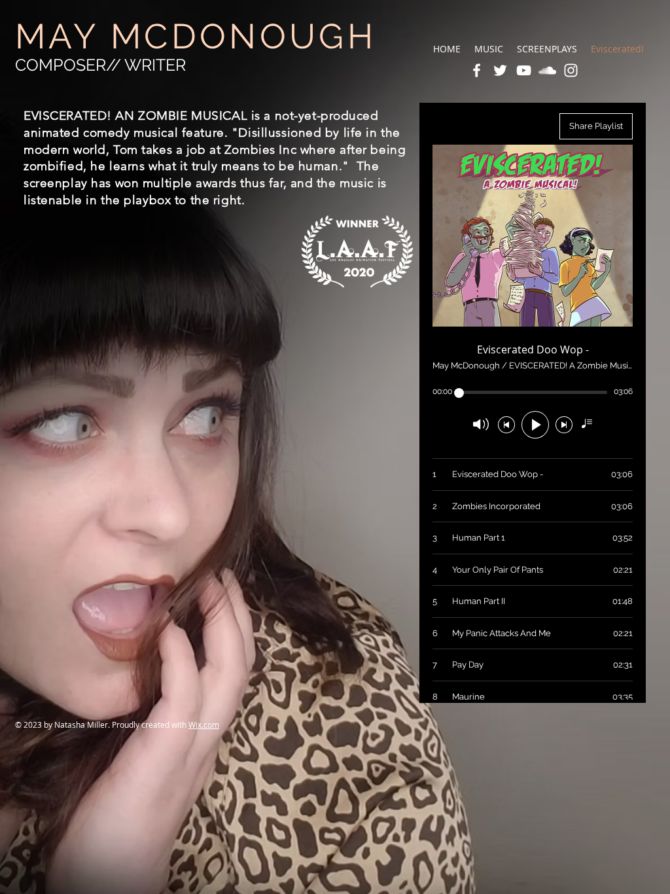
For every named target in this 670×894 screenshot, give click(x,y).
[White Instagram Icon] (571, 70)
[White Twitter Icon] (500, 70)
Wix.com (203, 724)
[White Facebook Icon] (476, 70)
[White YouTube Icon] (524, 70)
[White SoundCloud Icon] (547, 70)
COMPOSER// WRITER (100, 65)
